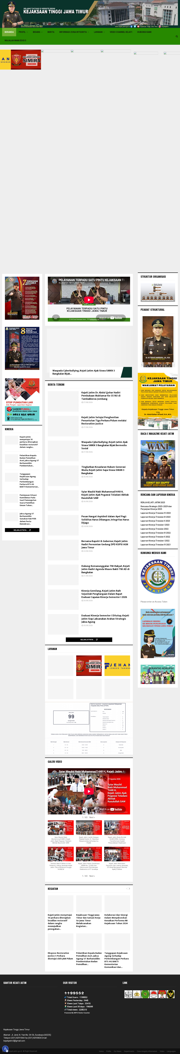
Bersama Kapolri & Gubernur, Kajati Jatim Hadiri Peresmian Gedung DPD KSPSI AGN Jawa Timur (104, 544)
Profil (22, 32)
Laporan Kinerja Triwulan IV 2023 (156, 513)
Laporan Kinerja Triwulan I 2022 (155, 541)
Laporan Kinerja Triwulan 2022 (154, 529)
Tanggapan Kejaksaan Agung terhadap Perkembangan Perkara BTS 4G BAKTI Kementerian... (29, 480)
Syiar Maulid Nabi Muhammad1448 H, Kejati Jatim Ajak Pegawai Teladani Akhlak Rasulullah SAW (105, 495)
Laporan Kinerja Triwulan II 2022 (155, 537)
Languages (171, 1051)
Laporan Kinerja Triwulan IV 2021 (156, 545)
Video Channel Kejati (121, 32)
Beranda (9, 32)
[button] (92, 817)
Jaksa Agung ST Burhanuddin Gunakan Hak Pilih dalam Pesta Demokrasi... (28, 519)
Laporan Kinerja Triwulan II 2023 (155, 521)
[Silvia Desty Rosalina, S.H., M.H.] (166, 364)
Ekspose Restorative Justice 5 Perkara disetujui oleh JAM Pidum (60, 956)
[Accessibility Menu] (5, 1049)
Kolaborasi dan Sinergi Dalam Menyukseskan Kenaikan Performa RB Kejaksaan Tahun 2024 (116, 919)
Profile (108, 1051)
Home (101, 1051)
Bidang (36, 32)
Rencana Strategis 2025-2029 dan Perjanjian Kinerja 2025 (156, 507)
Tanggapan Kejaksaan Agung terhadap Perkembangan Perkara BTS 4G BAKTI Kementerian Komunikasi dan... (116, 960)
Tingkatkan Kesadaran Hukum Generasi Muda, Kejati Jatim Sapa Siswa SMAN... (80, 372)
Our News (117, 1051)
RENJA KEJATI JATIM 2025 (153, 502)
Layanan (98, 32)
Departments (129, 1051)
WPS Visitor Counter (82, 1013)
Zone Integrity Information (147, 1051)
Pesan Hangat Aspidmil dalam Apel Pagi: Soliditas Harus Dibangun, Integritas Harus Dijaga (105, 519)
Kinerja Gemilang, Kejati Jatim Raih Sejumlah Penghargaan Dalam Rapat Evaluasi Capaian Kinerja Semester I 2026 (104, 594)
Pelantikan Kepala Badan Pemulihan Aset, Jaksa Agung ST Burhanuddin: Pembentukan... (29, 460)
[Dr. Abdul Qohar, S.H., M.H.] (148, 364)
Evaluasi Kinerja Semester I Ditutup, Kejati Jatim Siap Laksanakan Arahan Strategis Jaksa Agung (105, 619)
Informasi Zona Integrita (73, 32)
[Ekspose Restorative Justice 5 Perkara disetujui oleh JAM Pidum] (60, 941)
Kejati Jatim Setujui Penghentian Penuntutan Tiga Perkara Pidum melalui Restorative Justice (103, 420)
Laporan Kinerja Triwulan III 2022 (156, 533)
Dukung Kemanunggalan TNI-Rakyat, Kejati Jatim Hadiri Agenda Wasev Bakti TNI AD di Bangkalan (105, 569)
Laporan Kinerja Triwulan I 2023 (155, 525)
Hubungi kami (144, 32)
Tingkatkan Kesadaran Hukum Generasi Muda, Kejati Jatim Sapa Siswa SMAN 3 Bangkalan (103, 470)
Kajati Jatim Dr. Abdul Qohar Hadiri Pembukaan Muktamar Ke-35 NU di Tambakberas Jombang (101, 396)
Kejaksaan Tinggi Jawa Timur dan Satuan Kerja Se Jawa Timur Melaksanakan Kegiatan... (88, 920)
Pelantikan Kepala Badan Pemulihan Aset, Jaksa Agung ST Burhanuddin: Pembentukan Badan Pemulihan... (89, 958)
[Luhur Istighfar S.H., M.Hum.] (157, 364)
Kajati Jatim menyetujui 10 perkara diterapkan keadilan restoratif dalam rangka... (29, 442)
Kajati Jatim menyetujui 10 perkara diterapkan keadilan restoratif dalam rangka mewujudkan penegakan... (60, 922)
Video (162, 1051)
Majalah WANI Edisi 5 (15, 40)
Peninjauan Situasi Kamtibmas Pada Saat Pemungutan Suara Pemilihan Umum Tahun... (28, 500)
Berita (51, 32)
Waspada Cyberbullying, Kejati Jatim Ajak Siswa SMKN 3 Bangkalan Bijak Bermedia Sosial (104, 445)
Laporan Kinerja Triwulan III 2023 (156, 517)
